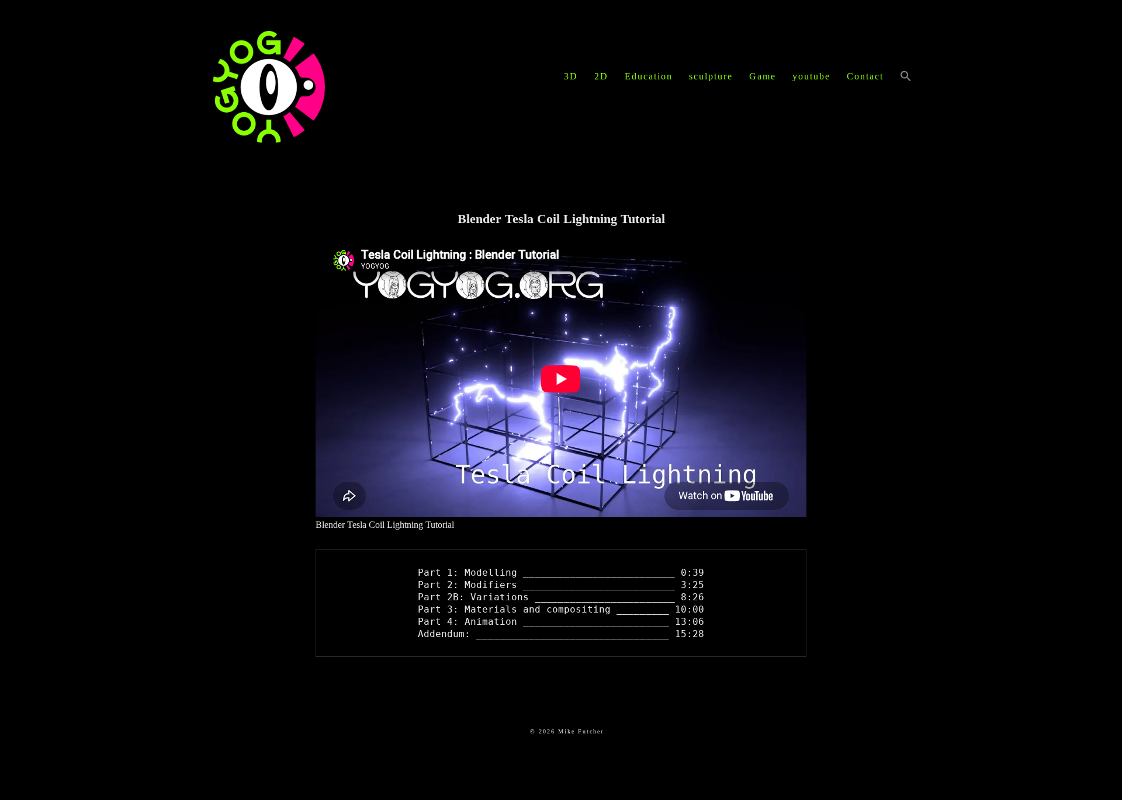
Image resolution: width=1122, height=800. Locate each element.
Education (649, 76)
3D (571, 76)
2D (601, 76)
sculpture (711, 76)
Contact (865, 76)
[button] (906, 77)
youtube (811, 76)
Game (762, 76)
